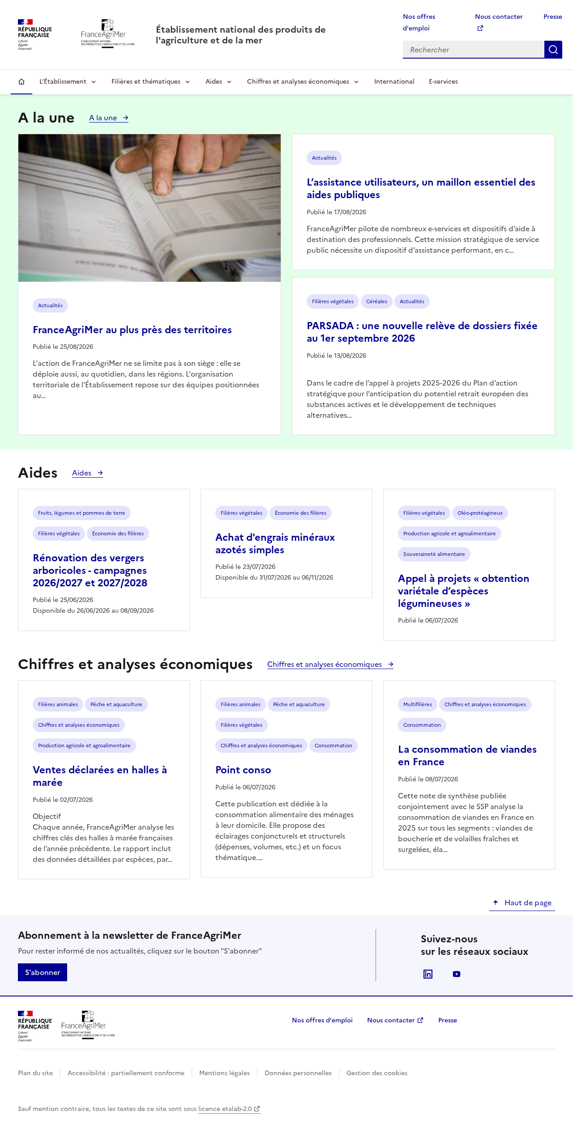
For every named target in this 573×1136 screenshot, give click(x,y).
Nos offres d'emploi (322, 1020)
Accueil (21, 81)
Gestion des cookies (376, 1073)
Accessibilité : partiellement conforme (126, 1073)
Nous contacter (391, 1020)
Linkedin (428, 974)
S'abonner (42, 972)
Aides (213, 81)
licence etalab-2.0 (225, 1109)
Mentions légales (224, 1073)
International (394, 81)
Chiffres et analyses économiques (298, 81)
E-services (443, 81)
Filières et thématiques (145, 81)
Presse (552, 16)
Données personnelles (298, 1073)
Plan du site (35, 1073)
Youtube (456, 974)
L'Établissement (62, 81)
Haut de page (527, 902)
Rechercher (553, 50)
